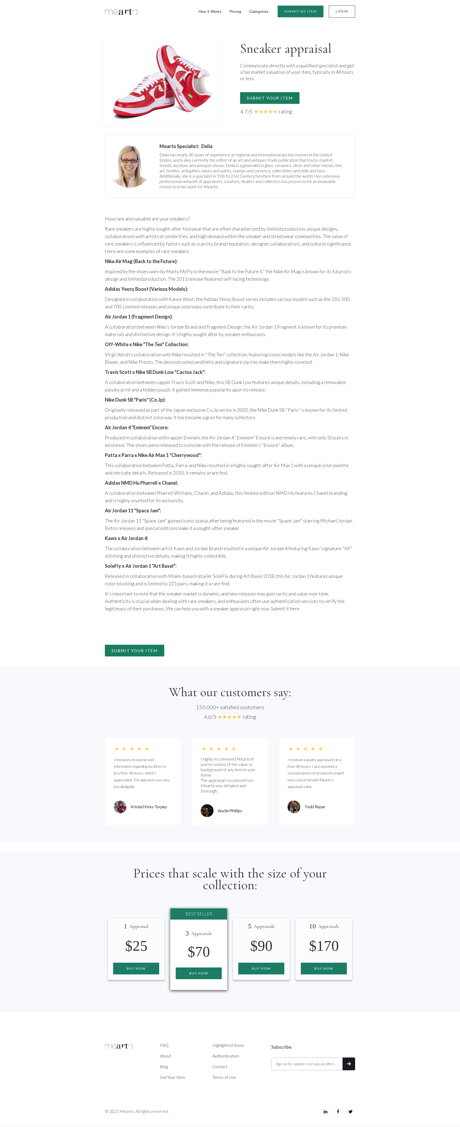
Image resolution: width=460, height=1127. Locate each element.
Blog (164, 1066)
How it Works (210, 11)
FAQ (164, 1045)
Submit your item (270, 98)
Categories (259, 11)
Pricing (235, 11)
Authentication (225, 1055)
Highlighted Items (228, 1045)
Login (342, 11)
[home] (121, 11)
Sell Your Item (172, 1077)
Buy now (136, 968)
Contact (219, 1066)
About (165, 1055)
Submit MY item (300, 11)
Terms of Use (224, 1077)
